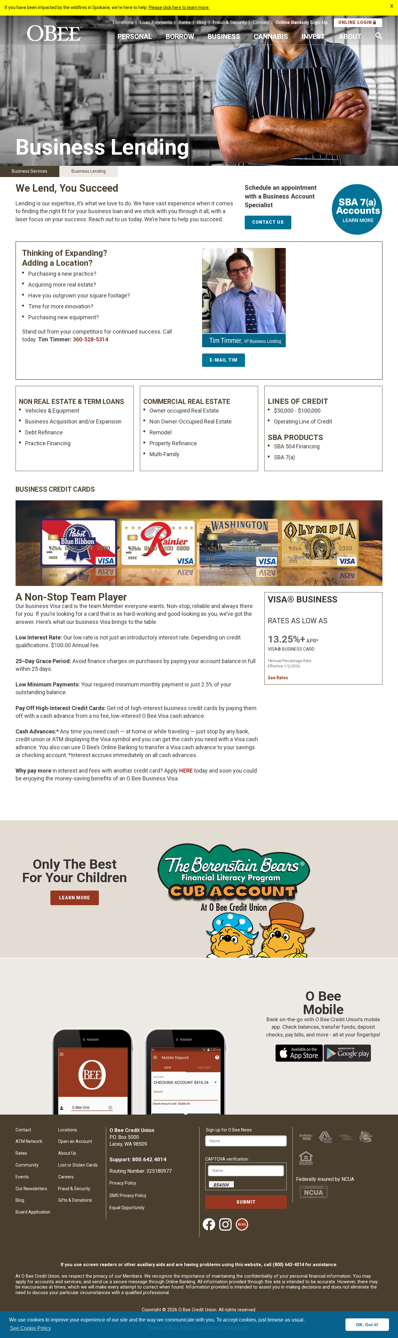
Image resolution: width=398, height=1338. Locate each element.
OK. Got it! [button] (367, 1324)
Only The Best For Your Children (74, 871)
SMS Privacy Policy (127, 1195)
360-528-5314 (90, 339)
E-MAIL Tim (224, 360)
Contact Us (268, 222)
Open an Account (75, 1141)
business (224, 36)
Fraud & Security (230, 22)
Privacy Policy (122, 1183)
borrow (180, 36)
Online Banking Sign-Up (301, 22)
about (350, 36)
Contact (261, 22)
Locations (123, 22)
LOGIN (355, 22)
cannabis (271, 36)
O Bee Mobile (323, 996)
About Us (67, 1153)
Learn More (74, 897)
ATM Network (29, 1141)
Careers (66, 1176)
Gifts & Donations (75, 1200)
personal (135, 36)
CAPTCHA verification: (227, 1159)
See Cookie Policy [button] (30, 1328)
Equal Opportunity (127, 1207)
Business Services (29, 171)
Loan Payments (156, 22)
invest (313, 36)
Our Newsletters (31, 1188)
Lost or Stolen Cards (78, 1165)
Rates (184, 22)
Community (27, 1165)
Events (22, 1176)
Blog (201, 22)
